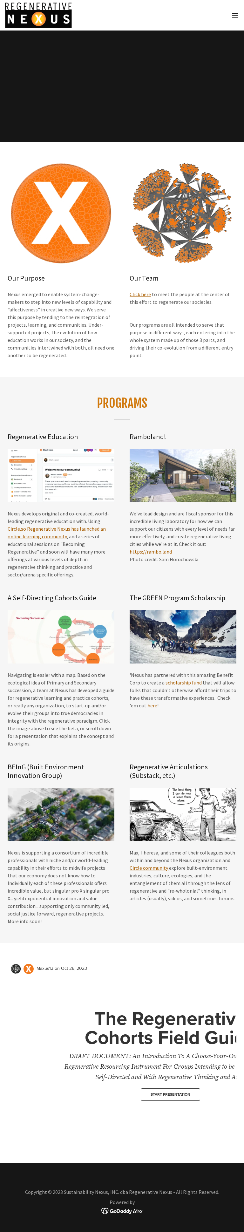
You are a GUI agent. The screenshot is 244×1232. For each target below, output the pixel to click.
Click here (140, 294)
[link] (38, 15)
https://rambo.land (151, 551)
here (152, 705)
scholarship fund (184, 682)
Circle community (149, 868)
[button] (235, 15)
